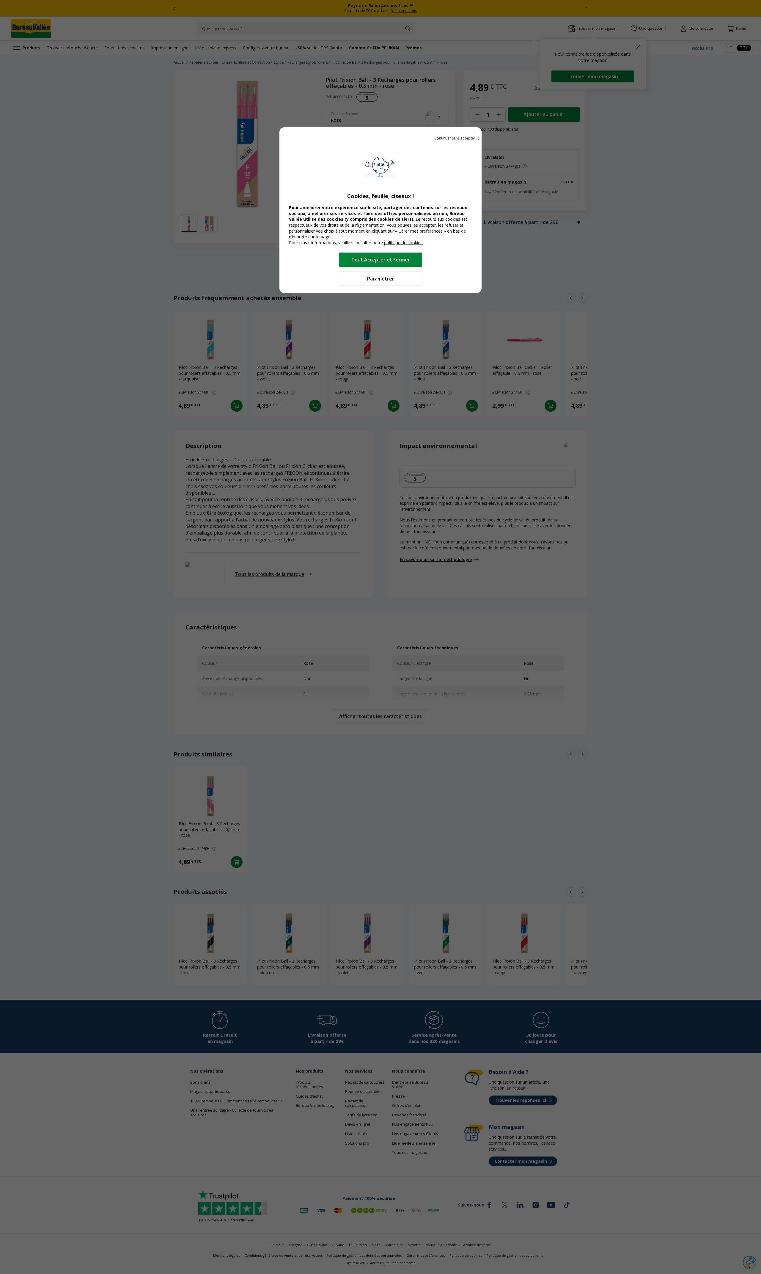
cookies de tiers (394, 219)
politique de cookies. (403, 242)
